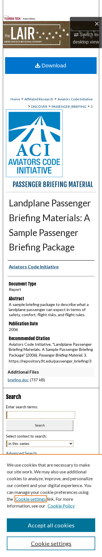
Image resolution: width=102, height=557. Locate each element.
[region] (51, 505)
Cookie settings (30, 499)
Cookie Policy (61, 505)
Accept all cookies (51, 525)
